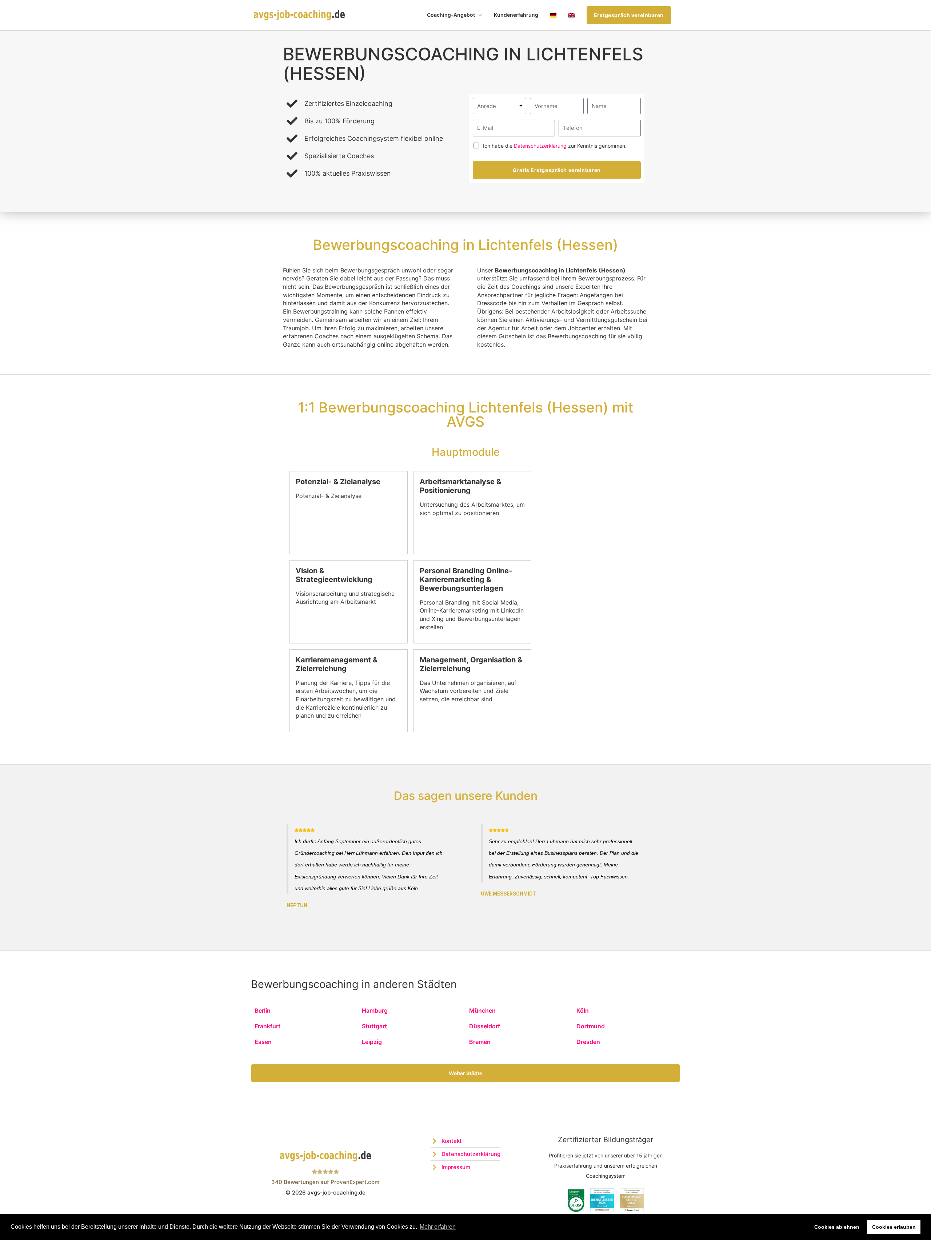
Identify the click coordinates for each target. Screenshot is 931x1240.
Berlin (263, 1010)
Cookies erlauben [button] (894, 1227)
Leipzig (372, 1041)
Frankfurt (267, 1026)
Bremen (480, 1041)
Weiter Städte (465, 1073)
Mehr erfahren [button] (438, 1227)
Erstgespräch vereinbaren (629, 15)
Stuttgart (374, 1026)
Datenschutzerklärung (540, 146)
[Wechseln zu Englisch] (571, 15)
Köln (582, 1010)
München (482, 1010)
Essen (263, 1041)
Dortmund (590, 1026)
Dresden (588, 1041)
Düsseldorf (484, 1026)
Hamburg (375, 1010)
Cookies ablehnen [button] (836, 1227)
